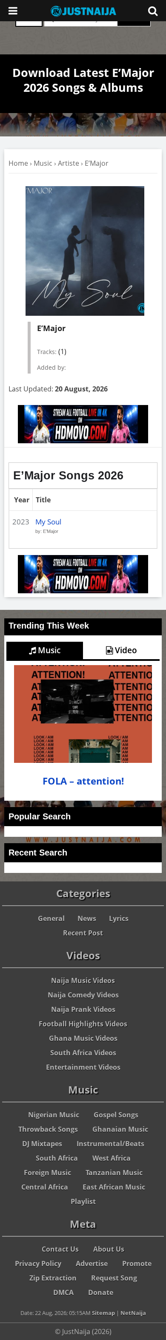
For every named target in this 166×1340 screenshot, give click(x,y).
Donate (100, 1292)
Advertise (92, 1263)
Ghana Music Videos (83, 1038)
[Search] (153, 10)
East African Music (114, 1187)
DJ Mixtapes (42, 1143)
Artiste (68, 163)
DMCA (63, 1292)
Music (43, 163)
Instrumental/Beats (110, 1143)
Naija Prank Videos (83, 1009)
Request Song (114, 1278)
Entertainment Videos (83, 1067)
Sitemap (103, 1313)
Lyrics (119, 918)
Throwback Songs (48, 1129)
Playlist (83, 1201)
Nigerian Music (53, 1114)
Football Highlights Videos (83, 1023)
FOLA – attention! (83, 781)
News (86, 918)
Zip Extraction (53, 1278)
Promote (137, 1263)
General (51, 918)
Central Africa (44, 1187)
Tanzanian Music (114, 1172)
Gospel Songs (116, 1114)
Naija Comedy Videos (83, 995)
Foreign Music (47, 1172)
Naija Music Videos (83, 980)
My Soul (48, 522)
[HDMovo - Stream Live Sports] (83, 440)
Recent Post (83, 933)
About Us (108, 1249)
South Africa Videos (83, 1052)
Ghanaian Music (120, 1129)
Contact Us (60, 1249)
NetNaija (133, 1313)
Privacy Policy (38, 1263)
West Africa (111, 1158)
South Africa (57, 1158)
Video (125, 650)
